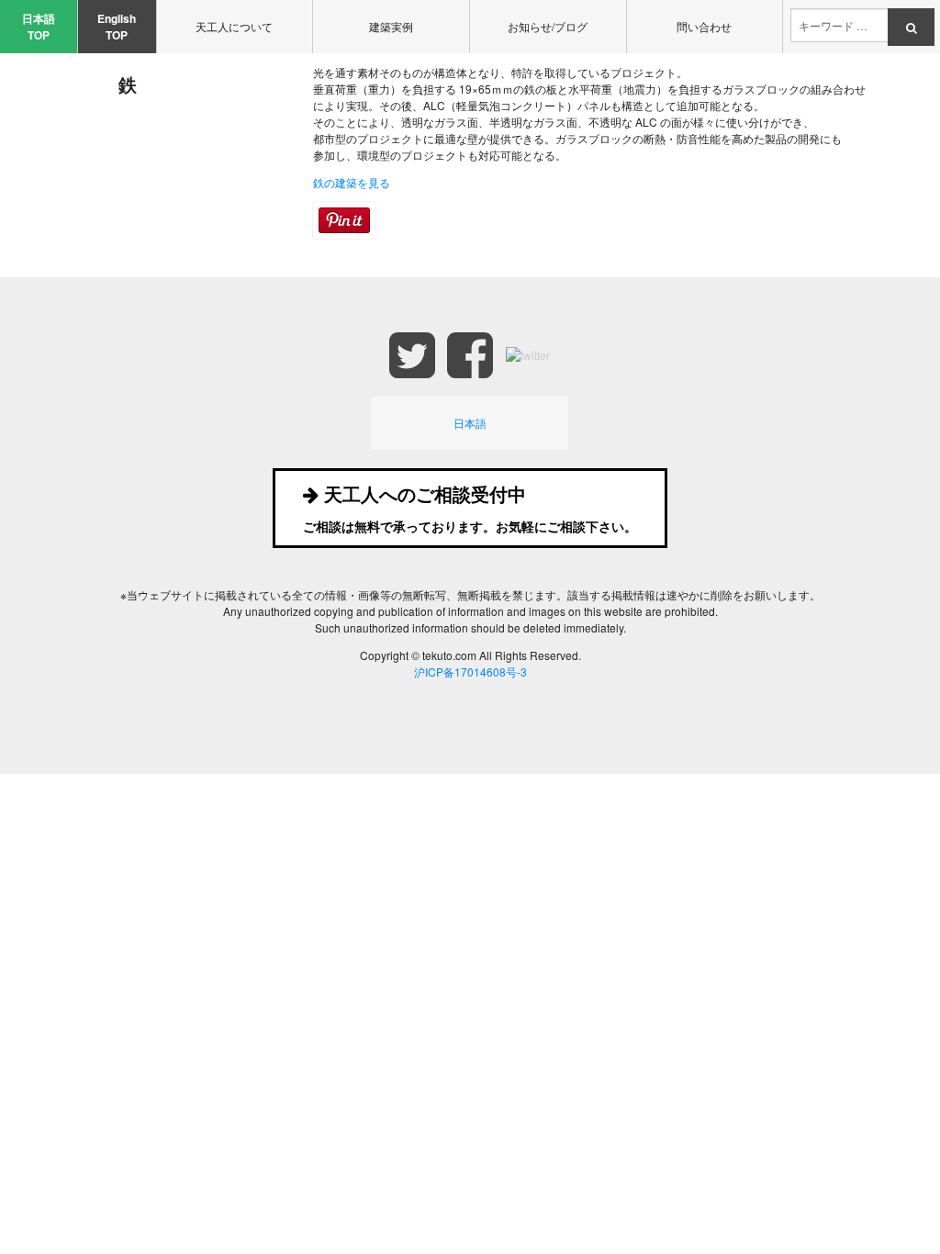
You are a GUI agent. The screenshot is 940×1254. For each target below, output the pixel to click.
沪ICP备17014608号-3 (470, 671)
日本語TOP (38, 26)
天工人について (234, 26)
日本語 (470, 423)
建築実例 (391, 26)
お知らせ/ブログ (548, 26)
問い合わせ (704, 26)
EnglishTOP (116, 26)
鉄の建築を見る (351, 182)
